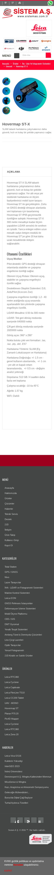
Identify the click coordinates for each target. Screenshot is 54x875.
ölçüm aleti (7, 851)
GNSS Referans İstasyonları (19, 603)
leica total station (40, 845)
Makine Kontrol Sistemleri (17, 593)
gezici (36, 856)
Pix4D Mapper (12, 718)
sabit (31, 856)
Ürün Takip (10, 535)
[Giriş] (5, 3)
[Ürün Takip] (20, 3)
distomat (28, 845)
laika (32, 848)
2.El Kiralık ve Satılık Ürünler (19, 655)
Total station (7, 845)
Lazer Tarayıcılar (13, 582)
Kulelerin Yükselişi (13, 761)
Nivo (7, 577)
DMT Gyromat (12, 624)
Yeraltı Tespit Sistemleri (16, 629)
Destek (8, 519)
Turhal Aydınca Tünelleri (16, 803)
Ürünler (16, 63)
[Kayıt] (14, 3)
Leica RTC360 (12, 677)
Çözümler (9, 503)
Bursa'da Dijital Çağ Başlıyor (19, 797)
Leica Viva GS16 (13, 756)
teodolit (21, 845)
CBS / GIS (10, 619)
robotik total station (43, 848)
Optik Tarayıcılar (13, 645)
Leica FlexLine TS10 (15, 692)
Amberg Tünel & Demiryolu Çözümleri (23, 634)
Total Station (10, 566)
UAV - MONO (11, 703)
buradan (18, 865)
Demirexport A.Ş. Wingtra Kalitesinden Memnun (28, 776)
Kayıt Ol (9, 545)
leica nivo (44, 856)
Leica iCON (10, 598)
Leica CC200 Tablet (14, 698)
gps (28, 851)
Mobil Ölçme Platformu (16, 613)
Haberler (9, 509)
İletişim (8, 529)
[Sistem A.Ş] (27, 13)
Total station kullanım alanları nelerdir (24, 853)
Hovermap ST (11, 708)
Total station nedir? (38, 851)
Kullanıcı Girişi (12, 540)
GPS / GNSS (11, 572)
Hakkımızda (11, 493)
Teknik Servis (11, 514)
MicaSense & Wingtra (15, 782)
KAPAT (8, 870)
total (15, 845)
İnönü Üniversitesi (13, 771)
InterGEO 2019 (12, 766)
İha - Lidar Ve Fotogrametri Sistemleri (36, 63)
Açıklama (13, 172)
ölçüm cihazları (19, 851)
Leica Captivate (12, 687)
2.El (6, 524)
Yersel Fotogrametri (14, 650)
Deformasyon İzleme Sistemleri (20, 608)
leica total (20, 848)
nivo (50, 856)
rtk (23, 856)
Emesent (9, 66)
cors (27, 856)
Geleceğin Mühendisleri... (17, 792)
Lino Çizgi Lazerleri (14, 640)
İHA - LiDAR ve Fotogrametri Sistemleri (24, 587)
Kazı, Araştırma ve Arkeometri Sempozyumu (27, 787)
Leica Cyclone (12, 682)
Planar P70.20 (11, 713)
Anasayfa (5, 63)
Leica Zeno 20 (11, 734)
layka (27, 848)
